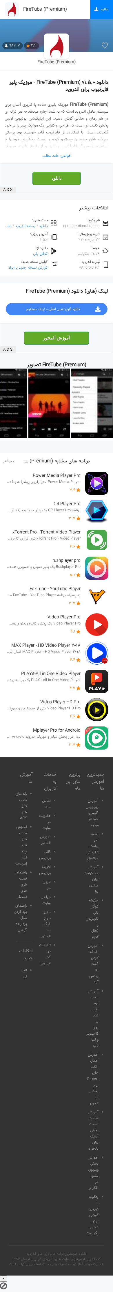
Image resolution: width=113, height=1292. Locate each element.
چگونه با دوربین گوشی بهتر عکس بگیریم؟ (93, 1215)
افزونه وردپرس (45, 870)
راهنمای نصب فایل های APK (21, 806)
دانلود (57, 178)
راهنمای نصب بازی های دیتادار (21, 885)
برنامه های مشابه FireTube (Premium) (49, 461)
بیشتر (7, 461)
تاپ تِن (24, 973)
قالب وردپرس (45, 855)
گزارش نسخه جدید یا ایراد (28, 268)
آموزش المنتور (56, 338)
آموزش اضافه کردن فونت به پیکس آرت (93, 964)
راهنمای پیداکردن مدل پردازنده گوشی (20, 918)
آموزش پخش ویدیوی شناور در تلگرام (93, 1173)
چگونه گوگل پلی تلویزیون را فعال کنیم (92, 919)
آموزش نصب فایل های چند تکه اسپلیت (21, 845)
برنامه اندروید (25, 226)
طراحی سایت (46, 900)
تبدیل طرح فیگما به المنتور (46, 924)
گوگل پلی (40, 254)
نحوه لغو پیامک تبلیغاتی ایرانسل (92, 846)
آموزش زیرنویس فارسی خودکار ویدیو (92, 813)
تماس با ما (46, 804)
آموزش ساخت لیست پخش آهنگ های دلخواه (93, 1130)
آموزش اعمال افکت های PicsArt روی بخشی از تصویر (93, 1079)
